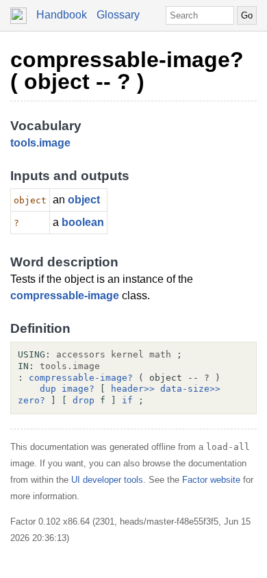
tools (23, 143)
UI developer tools (107, 480)
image (55, 143)
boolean (83, 222)
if (127, 400)
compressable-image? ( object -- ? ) (127, 70)
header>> (133, 389)
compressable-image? (81, 378)
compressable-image (64, 295)
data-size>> (190, 389)
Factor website (211, 480)
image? (78, 389)
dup (48, 389)
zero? (31, 400)
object (84, 199)
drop (83, 400)
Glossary (118, 15)
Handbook (61, 15)
